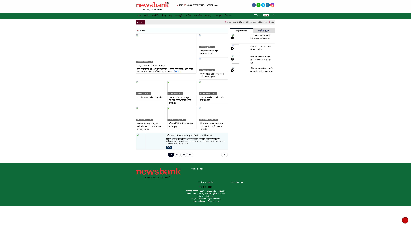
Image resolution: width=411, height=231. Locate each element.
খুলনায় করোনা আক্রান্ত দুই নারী (149, 97)
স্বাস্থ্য (170, 15)
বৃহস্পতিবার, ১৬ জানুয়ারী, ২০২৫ (177, 120)
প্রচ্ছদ (139, 15)
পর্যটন (188, 15)
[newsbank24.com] (152, 6)
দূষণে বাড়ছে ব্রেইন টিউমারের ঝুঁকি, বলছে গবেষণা (212, 75)
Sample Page (197, 169)
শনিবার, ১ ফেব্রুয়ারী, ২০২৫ (145, 120)
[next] (190, 155)
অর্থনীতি (155, 15)
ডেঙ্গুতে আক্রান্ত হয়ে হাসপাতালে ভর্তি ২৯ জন (212, 98)
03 (184, 155)
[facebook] (254, 5)
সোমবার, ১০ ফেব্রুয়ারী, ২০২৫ (208, 93)
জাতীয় (147, 15)
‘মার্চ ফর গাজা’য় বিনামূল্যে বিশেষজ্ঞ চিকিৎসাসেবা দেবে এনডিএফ (180, 100)
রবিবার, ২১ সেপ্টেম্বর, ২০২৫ (145, 62)
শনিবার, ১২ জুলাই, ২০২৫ (207, 47)
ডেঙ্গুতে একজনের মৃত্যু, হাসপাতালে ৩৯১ (209, 52)
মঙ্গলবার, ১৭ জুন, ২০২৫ (144, 93)
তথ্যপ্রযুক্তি (179, 15)
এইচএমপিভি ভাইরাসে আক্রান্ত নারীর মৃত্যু (181, 125)
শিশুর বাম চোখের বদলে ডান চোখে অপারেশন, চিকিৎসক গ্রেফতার (211, 126)
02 (177, 155)
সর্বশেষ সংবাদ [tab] (241, 31)
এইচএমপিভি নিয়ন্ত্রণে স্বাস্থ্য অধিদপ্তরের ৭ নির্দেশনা (189, 135)
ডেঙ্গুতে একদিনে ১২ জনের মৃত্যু (151, 65)
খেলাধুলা (218, 15)
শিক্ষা (164, 15)
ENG (266, 15)
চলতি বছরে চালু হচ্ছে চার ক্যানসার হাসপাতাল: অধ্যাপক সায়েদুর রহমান (149, 126)
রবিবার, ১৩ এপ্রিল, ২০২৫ (175, 93)
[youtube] (263, 5)
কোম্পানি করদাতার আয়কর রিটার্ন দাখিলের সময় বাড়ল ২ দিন (260, 60)
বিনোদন (228, 15)
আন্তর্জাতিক (198, 15)
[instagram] (258, 5)
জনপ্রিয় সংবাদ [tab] (264, 30)
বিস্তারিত (177, 71)
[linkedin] (268, 5)
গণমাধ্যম (208, 15)
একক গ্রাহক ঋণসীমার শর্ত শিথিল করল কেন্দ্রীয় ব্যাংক (240, 22)
